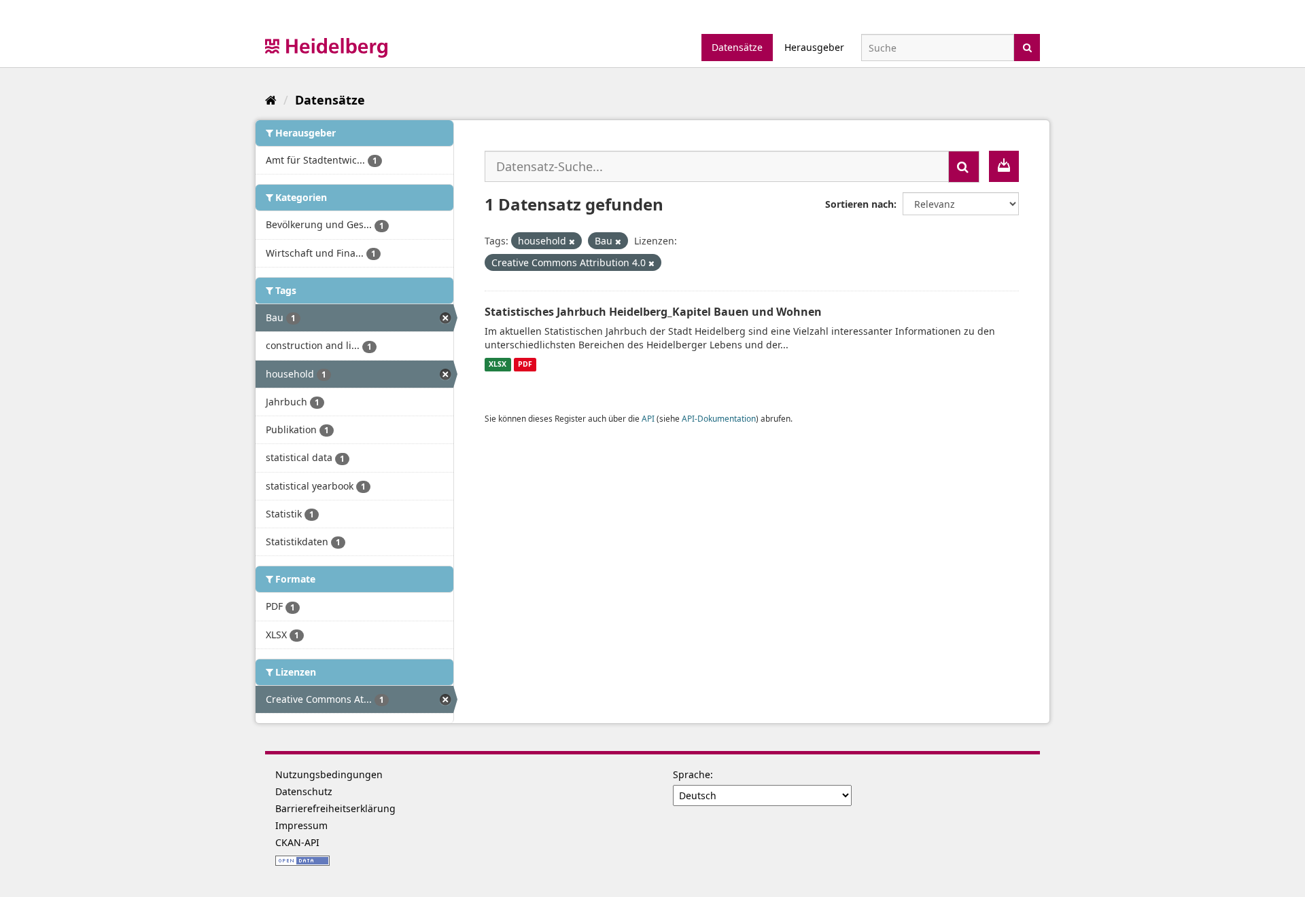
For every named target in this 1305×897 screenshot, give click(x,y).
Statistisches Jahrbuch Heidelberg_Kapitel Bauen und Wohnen (653, 311)
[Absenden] (1027, 46)
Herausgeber (814, 47)
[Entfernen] (572, 241)
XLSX (497, 364)
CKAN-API (297, 842)
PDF (525, 364)
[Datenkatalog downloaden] (1004, 166)
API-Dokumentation (719, 418)
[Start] (271, 100)
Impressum (301, 825)
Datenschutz (303, 791)
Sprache (691, 774)
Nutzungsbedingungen (329, 774)
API (648, 418)
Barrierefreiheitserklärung (335, 808)
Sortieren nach (859, 204)
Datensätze (737, 47)
